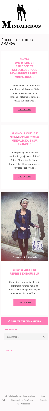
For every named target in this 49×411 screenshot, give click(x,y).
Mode (33, 270)
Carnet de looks (21, 270)
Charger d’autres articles (26, 321)
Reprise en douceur (24, 273)
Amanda (33, 257)
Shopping (24, 59)
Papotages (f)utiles (28, 137)
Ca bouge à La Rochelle (23, 133)
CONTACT (9, 350)
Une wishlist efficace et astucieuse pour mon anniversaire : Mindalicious (24, 70)
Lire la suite (24, 110)
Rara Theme (29, 400)
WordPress (25, 404)
